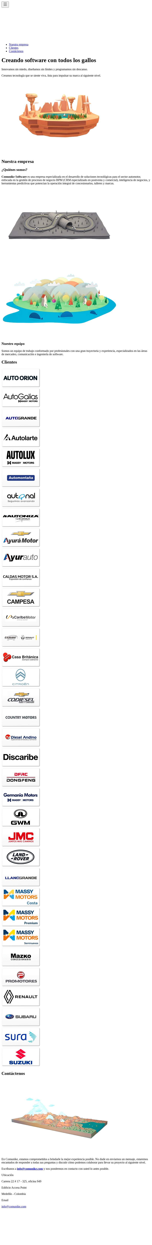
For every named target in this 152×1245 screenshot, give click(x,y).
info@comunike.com (13, 1206)
